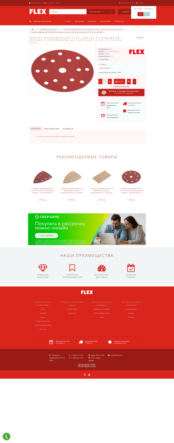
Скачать (92, 21)
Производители (102, 305)
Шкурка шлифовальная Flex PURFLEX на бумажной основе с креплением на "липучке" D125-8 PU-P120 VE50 (131, 193)
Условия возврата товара (43, 325)
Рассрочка (105, 21)
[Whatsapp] (109, 358)
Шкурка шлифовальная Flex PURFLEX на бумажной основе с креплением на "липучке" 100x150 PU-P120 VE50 (42, 193)
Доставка (79, 21)
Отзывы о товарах (43, 305)
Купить (120, 81)
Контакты (119, 21)
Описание (36, 129)
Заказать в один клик (122, 86)
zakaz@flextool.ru (116, 355)
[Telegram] (112, 358)
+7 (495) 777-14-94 (77, 355)
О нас (68, 21)
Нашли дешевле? (104, 68)
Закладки (131, 313)
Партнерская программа (102, 313)
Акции (102, 317)
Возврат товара (72, 309)
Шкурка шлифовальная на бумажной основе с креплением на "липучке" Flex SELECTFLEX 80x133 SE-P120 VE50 (102, 193)
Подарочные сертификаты (101, 309)
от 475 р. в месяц (124, 92)
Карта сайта (72, 313)
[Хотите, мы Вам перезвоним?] (6, 436)
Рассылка (131, 317)
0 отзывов (140, 39)
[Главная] (32, 29)
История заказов (131, 309)
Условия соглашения (43, 321)
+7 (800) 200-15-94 (77, 358)
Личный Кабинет (131, 305)
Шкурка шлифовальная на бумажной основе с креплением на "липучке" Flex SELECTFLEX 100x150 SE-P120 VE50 (72, 193)
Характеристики (51, 129)
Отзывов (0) (68, 129)
